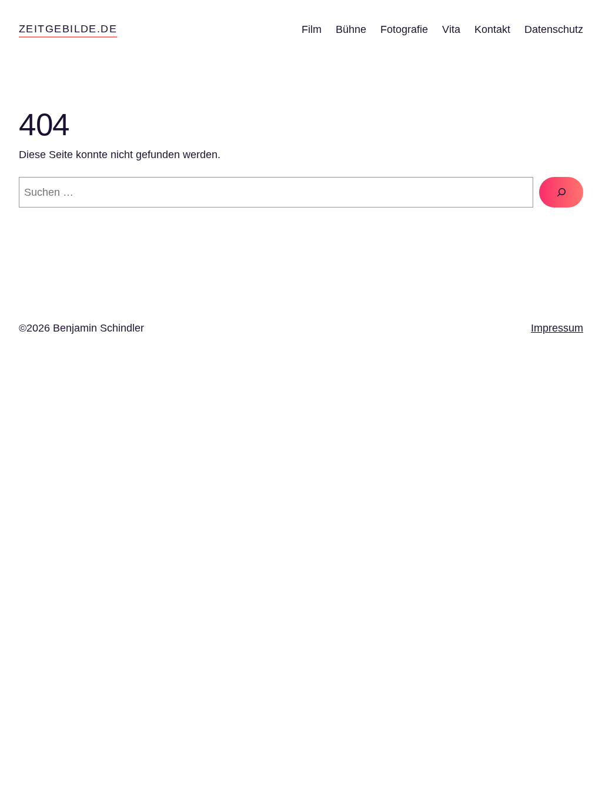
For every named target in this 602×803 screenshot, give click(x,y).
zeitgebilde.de (68, 29)
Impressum (557, 328)
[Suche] (561, 192)
